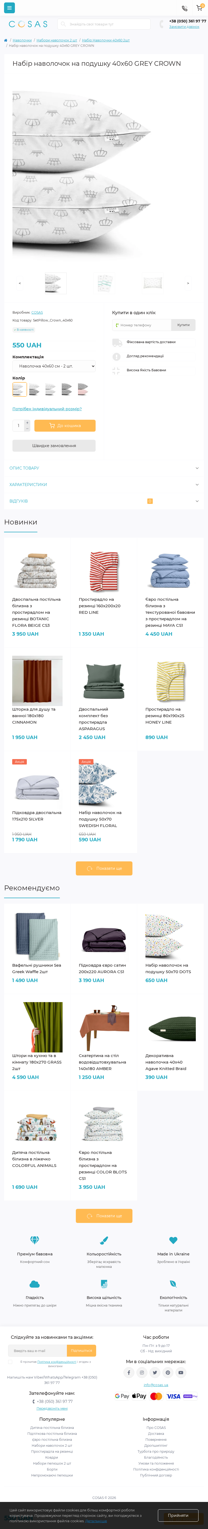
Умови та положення (156, 1463)
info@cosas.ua (156, 1385)
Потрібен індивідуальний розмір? (47, 408)
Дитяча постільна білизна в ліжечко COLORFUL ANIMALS (34, 1159)
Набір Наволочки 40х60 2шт (106, 40)
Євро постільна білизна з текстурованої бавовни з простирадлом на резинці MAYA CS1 (170, 612)
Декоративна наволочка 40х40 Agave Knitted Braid (165, 1062)
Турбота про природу (156, 1451)
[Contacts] (184, 8)
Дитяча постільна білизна (52, 1428)
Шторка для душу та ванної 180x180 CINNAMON (34, 716)
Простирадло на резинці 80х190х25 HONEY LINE (164, 716)
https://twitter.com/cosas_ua (155, 1372)
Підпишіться (81, 1350)
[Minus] (27, 429)
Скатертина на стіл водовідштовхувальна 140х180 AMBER (102, 1062)
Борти (52, 1469)
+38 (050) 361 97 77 (187, 21)
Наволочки (22, 40)
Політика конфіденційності (56, 1362)
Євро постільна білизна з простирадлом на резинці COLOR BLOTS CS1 (103, 1165)
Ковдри (52, 1457)
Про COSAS (156, 1428)
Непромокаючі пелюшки (52, 1475)
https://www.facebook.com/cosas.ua (128, 1372)
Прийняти (178, 1515)
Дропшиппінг (156, 1445)
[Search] (63, 24)
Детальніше (96, 1521)
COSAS (37, 312)
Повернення (156, 1440)
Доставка (156, 1434)
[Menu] (9, 7)
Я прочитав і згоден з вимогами (55, 1364)
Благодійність (156, 1457)
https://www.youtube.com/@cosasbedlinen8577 (181, 1372)
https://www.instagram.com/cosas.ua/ (141, 1372)
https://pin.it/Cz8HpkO (167, 1372)
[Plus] (27, 423)
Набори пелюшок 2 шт (52, 1463)
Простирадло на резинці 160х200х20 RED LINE (100, 606)
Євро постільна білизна (52, 1440)
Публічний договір (156, 1475)
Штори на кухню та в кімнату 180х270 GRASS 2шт (36, 1062)
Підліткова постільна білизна (52, 1434)
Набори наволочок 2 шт (57, 40)
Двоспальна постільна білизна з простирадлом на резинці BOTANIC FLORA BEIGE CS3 (36, 612)
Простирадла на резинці (52, 1451)
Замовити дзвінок (184, 27)
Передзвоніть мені (52, 1408)
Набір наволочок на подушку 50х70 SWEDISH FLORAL (100, 819)
